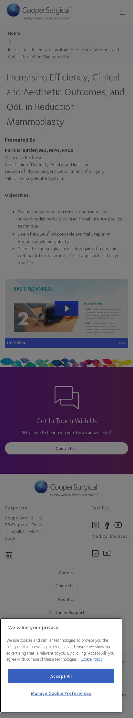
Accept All (61, 676)
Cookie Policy (91, 659)
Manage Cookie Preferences (61, 693)
